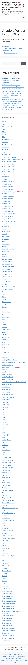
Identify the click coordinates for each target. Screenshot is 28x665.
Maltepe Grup (6, 470)
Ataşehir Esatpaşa (7, 189)
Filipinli (4, 324)
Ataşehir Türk (6, 226)
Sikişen (4, 561)
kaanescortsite (19, 656)
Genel (4, 332)
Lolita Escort (6, 450)
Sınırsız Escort (6, 571)
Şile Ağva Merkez (7, 566)
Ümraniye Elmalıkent (8, 606)
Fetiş (3, 322)
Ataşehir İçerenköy (7, 206)
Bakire (4, 254)
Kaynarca (5, 407)
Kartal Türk (5, 402)
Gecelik (6, 46)
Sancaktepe (5, 548)
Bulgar (4, 279)
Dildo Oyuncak (6, 302)
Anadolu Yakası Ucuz (8, 171)
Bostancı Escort (7, 276)
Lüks (3, 452)
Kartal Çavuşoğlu (7, 374)
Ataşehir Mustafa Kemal (9, 221)
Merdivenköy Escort (8, 490)
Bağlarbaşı (5, 251)
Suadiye (4, 573)
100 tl (4, 122)
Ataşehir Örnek (6, 224)
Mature (4, 488)
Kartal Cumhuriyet (7, 379)
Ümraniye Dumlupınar (8, 603)
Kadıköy (4, 357)
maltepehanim (9, 658)
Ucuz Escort (5, 586)
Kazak (4, 409)
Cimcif (4, 294)
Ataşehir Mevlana (7, 216)
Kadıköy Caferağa (7, 365)
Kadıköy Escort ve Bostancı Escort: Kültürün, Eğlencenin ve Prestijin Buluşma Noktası (12, 107)
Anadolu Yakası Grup (8, 166)
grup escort (5, 345)
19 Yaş (4, 129)
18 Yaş (4, 124)
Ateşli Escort (6, 231)
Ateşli (4, 229)
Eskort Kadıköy (6, 317)
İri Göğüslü (5, 352)
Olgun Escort (6, 518)
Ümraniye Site (6, 623)
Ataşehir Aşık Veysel (8, 181)
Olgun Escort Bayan (8, 520)
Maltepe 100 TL (7, 457)
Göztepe (4, 339)
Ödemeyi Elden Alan (8, 503)
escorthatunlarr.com (7, 660)
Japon (4, 355)
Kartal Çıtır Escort (7, 377)
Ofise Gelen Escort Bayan (10, 508)
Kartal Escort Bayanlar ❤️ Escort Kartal (14, 382)
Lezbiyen (5, 445)
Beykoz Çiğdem (7, 261)
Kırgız (4, 417)
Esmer (4, 319)
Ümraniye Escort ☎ (8, 608)
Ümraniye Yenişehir (8, 628)
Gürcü (4, 347)
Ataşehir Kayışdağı (7, 211)
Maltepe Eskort (6, 465)
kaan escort (18, 658)
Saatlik (4, 545)
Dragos (4, 307)
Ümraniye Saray (7, 618)
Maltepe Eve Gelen (8, 467)
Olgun (4, 515)
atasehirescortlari (18, 654)
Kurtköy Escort (6, 440)
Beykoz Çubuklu (7, 264)
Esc (3, 314)
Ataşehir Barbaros (7, 186)
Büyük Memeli (6, 282)
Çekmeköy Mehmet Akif (9, 287)
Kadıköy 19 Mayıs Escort (9, 360)
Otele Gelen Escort (8, 535)
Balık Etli (4, 256)
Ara (3, 61)
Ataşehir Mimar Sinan (8, 219)
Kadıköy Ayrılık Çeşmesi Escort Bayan (13, 362)
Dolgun (4, 304)
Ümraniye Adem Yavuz (9, 588)
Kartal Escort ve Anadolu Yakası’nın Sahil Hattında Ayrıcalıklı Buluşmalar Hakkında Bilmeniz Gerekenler (13, 101)
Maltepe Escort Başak (10, 53)
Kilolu (4, 412)
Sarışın (4, 550)
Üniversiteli (5, 633)
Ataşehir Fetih (6, 201)
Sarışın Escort (6, 553)
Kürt (3, 437)
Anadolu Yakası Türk (8, 169)
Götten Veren (6, 337)
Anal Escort (5, 176)
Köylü (3, 432)
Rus (3, 543)
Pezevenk (5, 540)
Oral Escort (5, 528)
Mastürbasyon (6, 485)
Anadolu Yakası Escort (9, 157)
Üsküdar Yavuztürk (8, 635)
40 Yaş (4, 134)
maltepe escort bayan (8, 462)
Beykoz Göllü (6, 269)
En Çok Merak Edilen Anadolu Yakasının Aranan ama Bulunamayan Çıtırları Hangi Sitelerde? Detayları (13, 87)
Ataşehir (4, 179)
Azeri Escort (5, 244)
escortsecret (8, 654)
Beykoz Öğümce (7, 271)
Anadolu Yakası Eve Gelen (10, 164)
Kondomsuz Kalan (7, 425)
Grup (3, 342)
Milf (3, 493)
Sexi (3, 558)
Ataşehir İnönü (6, 208)
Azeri (3, 241)
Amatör (4, 152)
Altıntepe (5, 149)
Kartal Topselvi (6, 399)
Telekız (4, 578)
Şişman (4, 568)
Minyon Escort (6, 498)
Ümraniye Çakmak (7, 598)
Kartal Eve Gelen (7, 389)
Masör (4, 480)
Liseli (3, 447)
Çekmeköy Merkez (7, 289)
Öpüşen (4, 523)
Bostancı (4, 274)
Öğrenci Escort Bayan (8, 513)
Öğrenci (4, 510)
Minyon (4, 495)
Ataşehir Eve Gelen (8, 196)
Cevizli (4, 292)
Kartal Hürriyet (6, 392)
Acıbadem (5, 142)
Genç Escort (6, 329)
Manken (4, 475)
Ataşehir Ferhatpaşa (8, 198)
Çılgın (4, 297)
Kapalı (4, 372)
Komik (4, 422)
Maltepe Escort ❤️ (7, 460)
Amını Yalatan (6, 154)
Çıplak (4, 299)
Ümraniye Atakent (7, 593)
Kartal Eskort (6, 387)
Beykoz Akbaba (7, 259)
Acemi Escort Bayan (8, 139)
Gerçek (4, 334)
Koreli (4, 427)
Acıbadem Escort (7, 144)
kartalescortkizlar (8, 656)
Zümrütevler (5, 641)
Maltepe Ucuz (6, 472)
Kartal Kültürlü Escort (8, 397)
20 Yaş (4, 132)
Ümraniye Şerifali (7, 620)
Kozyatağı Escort (7, 435)
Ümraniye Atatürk (7, 596)
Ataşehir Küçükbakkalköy (9, 214)
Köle (3, 419)
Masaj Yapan (6, 477)
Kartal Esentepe (7, 384)
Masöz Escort (6, 482)
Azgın (4, 246)
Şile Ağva (5, 563)
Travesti (4, 581)
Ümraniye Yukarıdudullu (9, 630)
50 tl (3, 137)
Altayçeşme (5, 147)
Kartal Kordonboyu (7, 394)
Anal (3, 174)
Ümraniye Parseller (8, 615)
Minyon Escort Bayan (8, 500)
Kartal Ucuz (5, 404)
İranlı (3, 350)
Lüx (3, 455)
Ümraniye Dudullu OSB (9, 601)
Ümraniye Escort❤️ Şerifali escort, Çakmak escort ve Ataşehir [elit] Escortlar (13, 5)
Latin (3, 442)
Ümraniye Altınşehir (8, 591)
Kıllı (3, 414)
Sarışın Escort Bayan (8, 556)
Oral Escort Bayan (7, 530)
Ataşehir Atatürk (7, 184)
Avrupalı (4, 234)
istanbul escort (18, 660)
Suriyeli (4, 576)
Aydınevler (5, 239)
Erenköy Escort (6, 312)
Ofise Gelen (5, 505)
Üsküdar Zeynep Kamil (9, 638)
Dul (3, 309)
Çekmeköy (5, 284)
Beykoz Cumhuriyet (8, 266)
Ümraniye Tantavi (7, 625)
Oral (3, 525)
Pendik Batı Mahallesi (8, 538)
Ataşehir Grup (6, 203)
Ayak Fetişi (5, 236)
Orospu (4, 533)
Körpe (4, 430)
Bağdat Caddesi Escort (9, 249)
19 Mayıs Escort (7, 127)
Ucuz (3, 583)
